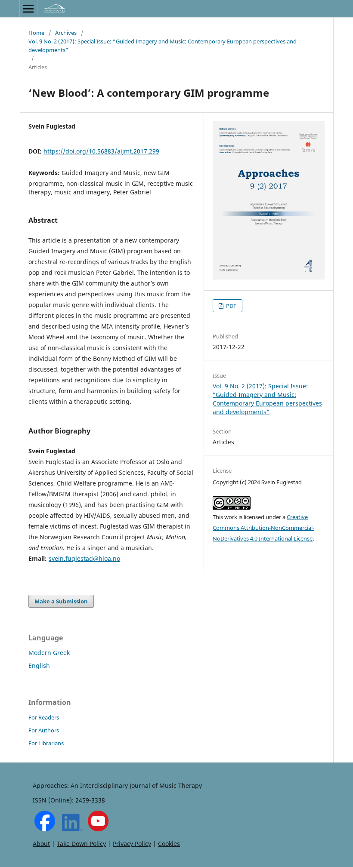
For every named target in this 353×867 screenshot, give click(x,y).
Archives (66, 33)
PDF (230, 306)
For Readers (43, 717)
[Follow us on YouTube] (98, 829)
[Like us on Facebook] (44, 829)
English (39, 665)
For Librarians (46, 743)
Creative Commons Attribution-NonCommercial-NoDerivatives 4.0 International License (263, 527)
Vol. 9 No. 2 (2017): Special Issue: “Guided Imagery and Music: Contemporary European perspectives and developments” (162, 45)
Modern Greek (49, 653)
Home (36, 33)
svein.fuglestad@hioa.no (84, 558)
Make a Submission (61, 601)
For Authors (43, 730)
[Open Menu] (28, 8)
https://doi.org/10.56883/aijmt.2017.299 (101, 151)
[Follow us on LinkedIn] (72, 829)
